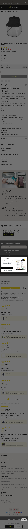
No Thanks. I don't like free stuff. (7, 270)
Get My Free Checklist (7, 268)
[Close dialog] (26, 257)
